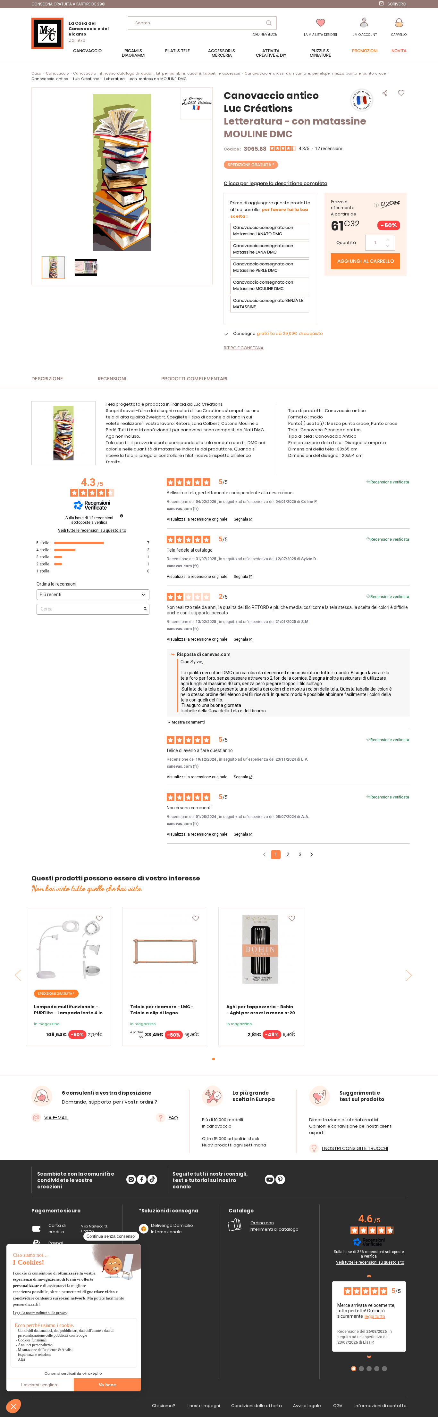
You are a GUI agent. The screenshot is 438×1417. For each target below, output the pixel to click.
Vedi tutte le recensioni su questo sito (92, 530)
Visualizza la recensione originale (197, 519)
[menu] (219, 56)
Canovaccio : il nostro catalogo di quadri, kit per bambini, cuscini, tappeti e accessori (156, 73)
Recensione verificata (389, 481)
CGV (337, 1406)
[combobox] (202, 23)
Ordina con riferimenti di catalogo (274, 1226)
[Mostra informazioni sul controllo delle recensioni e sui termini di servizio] (406, 1252)
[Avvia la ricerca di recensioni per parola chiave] (145, 609)
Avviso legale (307, 1406)
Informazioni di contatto (381, 1406)
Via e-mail (56, 1117)
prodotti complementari (194, 379)
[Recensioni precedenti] (264, 854)
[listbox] (270, 268)
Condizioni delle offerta (256, 1406)
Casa (36, 73)
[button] (364, 27)
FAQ (173, 1117)
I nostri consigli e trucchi (355, 1148)
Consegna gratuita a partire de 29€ (68, 4)
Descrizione (47, 379)
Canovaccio (57, 73)
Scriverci (397, 4)
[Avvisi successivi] (311, 855)
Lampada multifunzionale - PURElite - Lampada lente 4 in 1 (68, 1013)
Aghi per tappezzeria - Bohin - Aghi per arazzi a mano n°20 (260, 1010)
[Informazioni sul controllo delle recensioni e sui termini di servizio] (121, 515)
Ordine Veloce (265, 34)
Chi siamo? (163, 1406)
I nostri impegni (204, 1406)
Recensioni (112, 379)
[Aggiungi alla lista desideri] (99, 918)
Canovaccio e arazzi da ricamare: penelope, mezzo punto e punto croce (315, 73)
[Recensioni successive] (369, 1356)
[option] (269, 231)
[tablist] (55, 1211)
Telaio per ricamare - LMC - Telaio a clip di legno (162, 1010)
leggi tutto (375, 1316)
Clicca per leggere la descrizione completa (275, 183)
